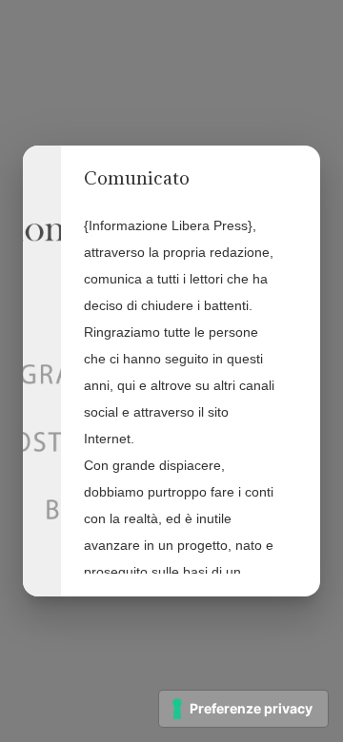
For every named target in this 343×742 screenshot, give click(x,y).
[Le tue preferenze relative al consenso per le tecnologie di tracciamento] (243, 709)
